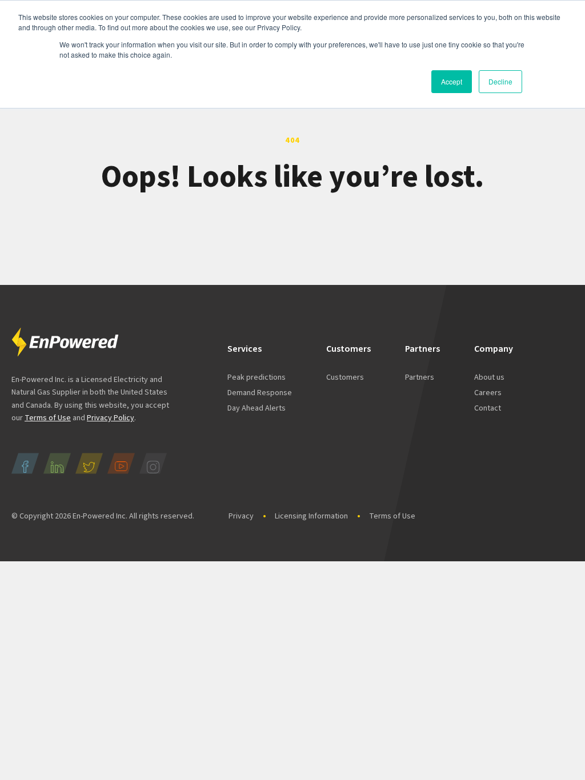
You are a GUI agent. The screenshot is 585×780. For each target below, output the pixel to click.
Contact (487, 408)
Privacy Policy (110, 418)
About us (489, 377)
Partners (419, 377)
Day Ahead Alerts (256, 408)
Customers (345, 377)
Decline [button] (500, 81)
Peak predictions (256, 377)
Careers (488, 393)
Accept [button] (451, 81)
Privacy (241, 516)
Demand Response (259, 393)
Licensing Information (311, 516)
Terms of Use (48, 418)
